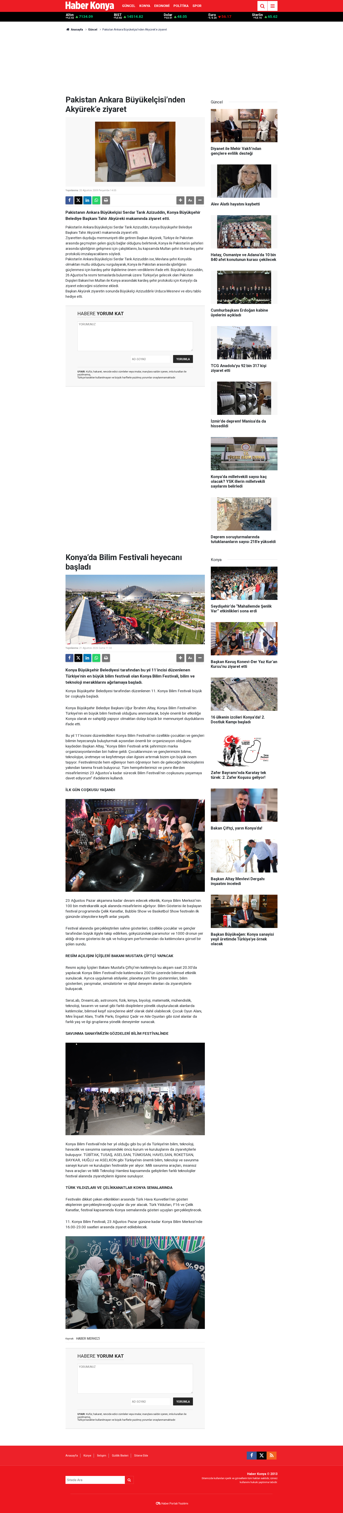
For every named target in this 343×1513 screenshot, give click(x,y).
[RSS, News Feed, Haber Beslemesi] (272, 1456)
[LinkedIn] (87, 200)
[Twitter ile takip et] (262, 1456)
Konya (144, 6)
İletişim (101, 1455)
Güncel (128, 6)
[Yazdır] (106, 200)
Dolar (168, 15)
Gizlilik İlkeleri (120, 1455)
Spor (197, 6)
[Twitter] (78, 200)
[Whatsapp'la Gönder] (96, 200)
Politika (181, 6)
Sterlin (257, 15)
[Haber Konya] (90, 6)
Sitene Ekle (141, 1455)
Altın (70, 15)
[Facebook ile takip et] (252, 1456)
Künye (87, 1455)
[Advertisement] (171, 65)
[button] (180, 200)
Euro (212, 15)
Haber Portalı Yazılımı (174, 1503)
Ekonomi (162, 6)
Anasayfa (76, 29)
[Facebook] (69, 200)
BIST (118, 15)
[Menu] (272, 6)
